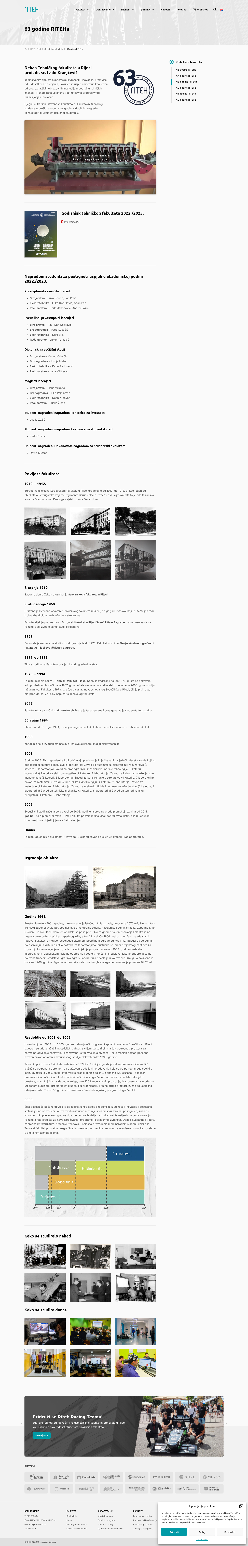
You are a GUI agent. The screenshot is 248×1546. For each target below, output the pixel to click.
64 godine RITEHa (186, 75)
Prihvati (174, 1532)
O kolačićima (202, 1539)
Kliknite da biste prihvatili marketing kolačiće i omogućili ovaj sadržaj (90, 157)
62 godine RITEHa (186, 87)
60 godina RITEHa (186, 99)
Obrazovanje (103, 9)
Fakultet (80, 9)
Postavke (229, 1532)
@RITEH (145, 9)
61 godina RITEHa (186, 93)
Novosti (165, 9)
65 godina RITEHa (186, 69)
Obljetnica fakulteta (53, 49)
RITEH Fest (35, 49)
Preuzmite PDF (72, 221)
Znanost (125, 9)
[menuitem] (221, 9)
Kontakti (181, 9)
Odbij (202, 1532)
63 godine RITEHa (186, 81)
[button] (241, 1506)
